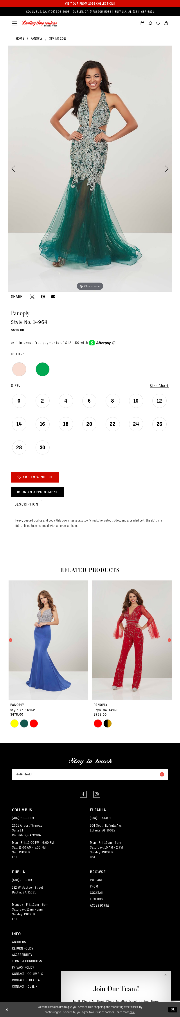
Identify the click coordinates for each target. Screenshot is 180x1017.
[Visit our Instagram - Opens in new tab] (96, 794)
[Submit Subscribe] (162, 774)
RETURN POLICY (23, 948)
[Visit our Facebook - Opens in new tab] (83, 794)
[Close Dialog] (7, 1009)
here (132, 1012)
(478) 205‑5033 (101, 11)
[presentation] (48, 640)
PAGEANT (96, 880)
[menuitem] (90, 12)
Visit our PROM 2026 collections (90, 3)
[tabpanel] (90, 169)
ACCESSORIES (100, 905)
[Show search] (150, 24)
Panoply (36, 38)
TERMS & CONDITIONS (27, 961)
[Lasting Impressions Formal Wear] (39, 23)
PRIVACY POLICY (23, 967)
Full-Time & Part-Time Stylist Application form (116, 1002)
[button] (15, 23)
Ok (173, 1009)
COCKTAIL (96, 893)
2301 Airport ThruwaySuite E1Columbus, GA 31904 (27, 830)
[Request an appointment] (142, 24)
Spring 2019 (58, 38)
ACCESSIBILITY (22, 955)
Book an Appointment (37, 492)
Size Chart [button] (159, 386)
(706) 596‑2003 (59, 11)
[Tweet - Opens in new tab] (32, 296)
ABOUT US (19, 942)
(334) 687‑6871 (143, 11)
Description (26, 504)
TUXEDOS (96, 899)
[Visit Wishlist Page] (158, 24)
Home (20, 38)
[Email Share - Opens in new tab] (53, 296)
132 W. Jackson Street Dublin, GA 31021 (27, 890)
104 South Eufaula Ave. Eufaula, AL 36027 (106, 828)
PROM (94, 886)
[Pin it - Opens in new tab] (43, 296)
